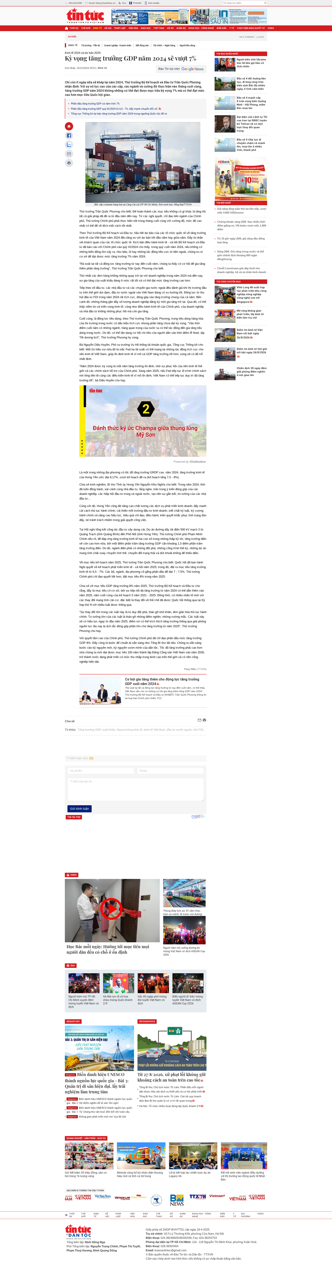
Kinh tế (72, 45)
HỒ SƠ (170, 28)
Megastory (70, 1075)
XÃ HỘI (108, 28)
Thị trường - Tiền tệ (90, 45)
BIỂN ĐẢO (222, 28)
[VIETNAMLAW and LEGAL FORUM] (98, 1199)
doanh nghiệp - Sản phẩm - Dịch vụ (86, 1138)
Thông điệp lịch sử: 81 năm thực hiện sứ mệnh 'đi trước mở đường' (182, 912)
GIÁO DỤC (146, 28)
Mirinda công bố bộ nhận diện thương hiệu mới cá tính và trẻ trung (140, 1174)
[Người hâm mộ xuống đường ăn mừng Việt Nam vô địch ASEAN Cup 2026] (184, 930)
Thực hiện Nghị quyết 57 (251, 28)
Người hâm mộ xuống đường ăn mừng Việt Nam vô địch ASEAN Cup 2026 (184, 951)
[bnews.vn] (153, 1200)
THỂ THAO (158, 28)
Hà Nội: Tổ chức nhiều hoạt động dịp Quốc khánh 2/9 (169, 1106)
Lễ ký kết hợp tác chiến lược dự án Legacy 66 (190, 1174)
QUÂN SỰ (181, 28)
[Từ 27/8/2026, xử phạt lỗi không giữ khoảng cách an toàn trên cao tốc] (172, 1048)
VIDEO (271, 28)
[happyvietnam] (114, 1196)
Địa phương (245, 1215)
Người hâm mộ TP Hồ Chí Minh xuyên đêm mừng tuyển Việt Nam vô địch (83, 1002)
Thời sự (74, 28)
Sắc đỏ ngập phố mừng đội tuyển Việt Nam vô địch (152, 1000)
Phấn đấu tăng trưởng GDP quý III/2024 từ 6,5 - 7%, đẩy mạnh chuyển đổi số (114, 108)
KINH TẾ (97, 28)
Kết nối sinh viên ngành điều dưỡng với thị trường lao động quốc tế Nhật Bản (243, 1176)
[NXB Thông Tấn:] (134, 1200)
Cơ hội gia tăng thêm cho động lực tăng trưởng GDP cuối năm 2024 (162, 681)
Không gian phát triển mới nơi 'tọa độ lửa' (97, 1116)
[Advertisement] (136, 745)
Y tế (231, 28)
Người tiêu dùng (187, 45)
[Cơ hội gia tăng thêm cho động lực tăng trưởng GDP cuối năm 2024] (100, 691)
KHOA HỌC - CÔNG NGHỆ (201, 28)
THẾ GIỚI (85, 28)
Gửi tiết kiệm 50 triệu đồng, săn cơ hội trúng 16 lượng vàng (86, 1174)
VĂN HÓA (133, 28)
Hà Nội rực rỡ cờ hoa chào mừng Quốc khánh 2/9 (117, 1000)
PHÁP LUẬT (120, 28)
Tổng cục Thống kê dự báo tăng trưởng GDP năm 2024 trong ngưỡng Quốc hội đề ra (119, 113)
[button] (201, 983)
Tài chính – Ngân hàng (164, 45)
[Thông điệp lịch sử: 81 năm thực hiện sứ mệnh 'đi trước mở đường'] (184, 893)
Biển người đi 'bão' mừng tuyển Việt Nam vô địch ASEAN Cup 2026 (187, 1000)
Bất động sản (142, 45)
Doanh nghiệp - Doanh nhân (117, 45)
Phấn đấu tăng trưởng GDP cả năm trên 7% (95, 103)
